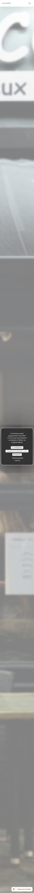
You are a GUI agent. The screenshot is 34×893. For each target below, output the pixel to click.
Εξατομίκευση (17, 454)
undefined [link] (17, 460)
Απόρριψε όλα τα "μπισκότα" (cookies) (17, 451)
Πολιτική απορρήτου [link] (17, 458)
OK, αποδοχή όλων (17, 447)
